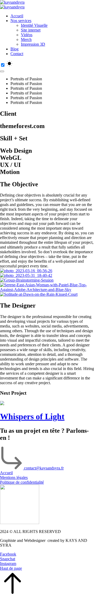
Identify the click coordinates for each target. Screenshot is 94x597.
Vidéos (26, 35)
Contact (16, 53)
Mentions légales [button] (14, 477)
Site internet (30, 30)
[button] (47, 554)
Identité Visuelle (34, 25)
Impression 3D (33, 44)
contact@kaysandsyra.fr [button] (44, 468)
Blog (14, 49)
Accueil (16, 16)
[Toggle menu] (2, 71)
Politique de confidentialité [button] (22, 482)
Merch (26, 39)
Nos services (20, 20)
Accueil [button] (6, 473)
